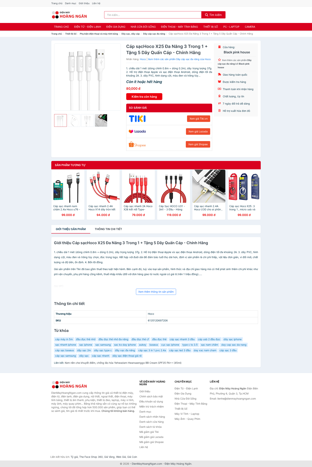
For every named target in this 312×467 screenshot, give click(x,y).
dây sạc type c (103, 350)
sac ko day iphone (125, 344)
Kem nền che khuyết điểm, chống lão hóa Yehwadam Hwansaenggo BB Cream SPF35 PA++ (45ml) (123, 362)
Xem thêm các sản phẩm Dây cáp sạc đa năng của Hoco (179, 59)
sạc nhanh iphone (65, 344)
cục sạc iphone (170, 344)
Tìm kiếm (215, 15)
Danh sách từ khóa (150, 426)
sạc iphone (85, 344)
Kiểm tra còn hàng (144, 96)
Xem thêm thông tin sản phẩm (156, 291)
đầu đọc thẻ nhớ (85, 339)
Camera (250, 26)
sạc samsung (103, 344)
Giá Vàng (109, 456)
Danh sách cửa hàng (151, 421)
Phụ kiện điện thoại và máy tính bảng (99, 33)
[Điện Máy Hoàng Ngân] (69, 384)
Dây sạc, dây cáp (131, 33)
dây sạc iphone (233, 339)
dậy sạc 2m (84, 350)
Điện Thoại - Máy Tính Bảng (179, 26)
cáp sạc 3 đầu (228, 350)
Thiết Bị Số (210, 26)
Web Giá (121, 456)
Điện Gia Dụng (115, 26)
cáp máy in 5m (64, 339)
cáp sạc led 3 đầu (179, 350)
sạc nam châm (209, 344)
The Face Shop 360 (91, 456)
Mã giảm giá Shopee (151, 441)
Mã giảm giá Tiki (149, 431)
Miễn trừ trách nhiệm (151, 406)
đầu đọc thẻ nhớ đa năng (113, 339)
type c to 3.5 (190, 344)
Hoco (143, 59)
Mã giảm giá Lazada (151, 436)
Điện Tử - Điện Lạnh (87, 26)
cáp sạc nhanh (100, 355)
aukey (142, 344)
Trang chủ (56, 3)
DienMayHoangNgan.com (147, 463)
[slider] (60, 120)
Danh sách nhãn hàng (152, 416)
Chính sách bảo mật (151, 396)
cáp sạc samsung (65, 355)
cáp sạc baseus (64, 350)
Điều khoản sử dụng (151, 401)
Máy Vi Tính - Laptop (187, 413)
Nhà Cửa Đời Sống (143, 26)
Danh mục (70, 3)
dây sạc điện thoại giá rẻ (127, 355)
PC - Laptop (231, 26)
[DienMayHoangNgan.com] (69, 14)
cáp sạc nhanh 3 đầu (182, 339)
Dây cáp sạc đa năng (154, 33)
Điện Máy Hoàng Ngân (178, 463)
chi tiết (108, 229)
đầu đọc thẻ (159, 339)
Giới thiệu (84, 3)
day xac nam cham (205, 350)
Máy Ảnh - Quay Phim (187, 418)
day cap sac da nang (233, 344)
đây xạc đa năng (125, 350)
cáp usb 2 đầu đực (209, 339)
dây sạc (84, 355)
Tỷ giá (74, 456)
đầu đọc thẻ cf (140, 339)
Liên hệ (96, 3)
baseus (154, 344)
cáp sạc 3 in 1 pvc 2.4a (152, 350)
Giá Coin (132, 456)
